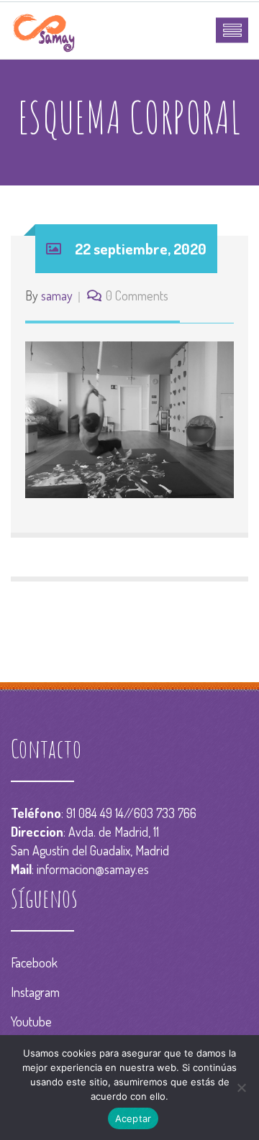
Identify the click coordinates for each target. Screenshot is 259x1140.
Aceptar (133, 1118)
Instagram (35, 992)
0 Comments (137, 295)
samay (57, 295)
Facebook (34, 962)
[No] (241, 1087)
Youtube (31, 1021)
